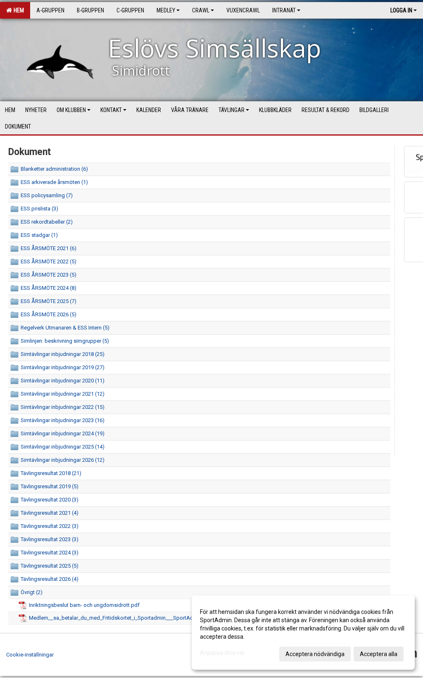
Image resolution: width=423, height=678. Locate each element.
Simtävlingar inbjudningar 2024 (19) (63, 433)
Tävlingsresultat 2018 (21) (51, 473)
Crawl (200, 10)
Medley (166, 10)
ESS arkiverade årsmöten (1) (54, 182)
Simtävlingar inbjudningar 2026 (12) (63, 460)
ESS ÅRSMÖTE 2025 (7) (48, 301)
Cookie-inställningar (30, 655)
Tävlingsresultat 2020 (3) (49, 500)
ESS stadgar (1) (39, 235)
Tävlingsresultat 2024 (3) (49, 552)
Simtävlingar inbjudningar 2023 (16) (63, 420)
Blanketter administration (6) (54, 169)
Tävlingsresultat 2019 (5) (49, 486)
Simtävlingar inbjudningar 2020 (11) (63, 380)
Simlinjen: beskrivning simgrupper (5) (65, 341)
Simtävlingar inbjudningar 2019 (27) (63, 367)
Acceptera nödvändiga (315, 654)
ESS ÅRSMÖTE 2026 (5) (48, 314)
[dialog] (303, 632)
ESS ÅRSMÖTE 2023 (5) (48, 275)
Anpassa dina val (222, 652)
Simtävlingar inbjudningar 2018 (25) (63, 354)
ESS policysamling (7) (47, 195)
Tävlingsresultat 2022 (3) (49, 526)
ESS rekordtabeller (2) (47, 222)
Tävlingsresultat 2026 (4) (49, 579)
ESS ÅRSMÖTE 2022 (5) (48, 261)
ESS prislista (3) (39, 208)
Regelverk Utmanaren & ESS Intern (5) (65, 328)
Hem (17, 10)
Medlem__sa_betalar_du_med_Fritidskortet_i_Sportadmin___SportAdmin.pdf (120, 618)
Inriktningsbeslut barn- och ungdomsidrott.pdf (84, 605)
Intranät (284, 10)
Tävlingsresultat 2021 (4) (49, 513)
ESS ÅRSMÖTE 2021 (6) (48, 248)
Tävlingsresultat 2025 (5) (49, 566)
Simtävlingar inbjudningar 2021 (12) (63, 394)
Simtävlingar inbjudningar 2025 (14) (63, 447)
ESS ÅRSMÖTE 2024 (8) (48, 288)
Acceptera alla (378, 654)
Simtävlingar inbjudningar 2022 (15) (63, 407)
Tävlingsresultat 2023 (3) (49, 539)
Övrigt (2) (32, 592)
